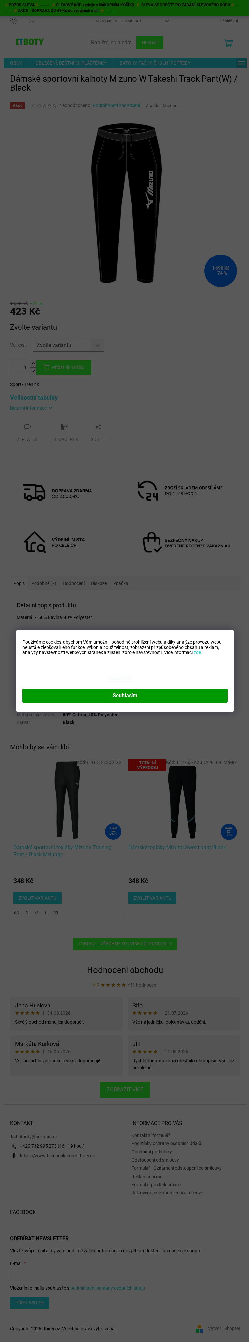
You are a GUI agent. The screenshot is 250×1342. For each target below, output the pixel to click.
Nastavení (120, 678)
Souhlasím (125, 695)
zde (197, 652)
